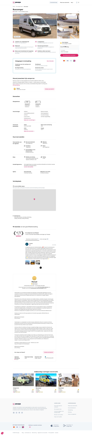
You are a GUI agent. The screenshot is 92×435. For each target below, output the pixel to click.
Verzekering (70, 410)
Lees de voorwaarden (28, 166)
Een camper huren (57, 409)
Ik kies (7, 429)
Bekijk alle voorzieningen (29, 120)
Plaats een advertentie (72, 405)
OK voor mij (18, 429)
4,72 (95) (15, 11)
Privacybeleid (51, 432)
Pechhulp (70, 412)
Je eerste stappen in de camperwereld (59, 412)
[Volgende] (32, 380)
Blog (23, 432)
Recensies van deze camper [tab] (32, 239)
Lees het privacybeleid (5, 426)
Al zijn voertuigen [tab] (44, 239)
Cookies (56, 432)
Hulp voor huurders (58, 416)
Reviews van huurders (58, 414)
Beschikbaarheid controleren (69, 55)
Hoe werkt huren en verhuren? (58, 406)
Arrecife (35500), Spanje (23, 11)
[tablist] (40, 239)
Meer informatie (50, 61)
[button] (2, 433)
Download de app (53, 2)
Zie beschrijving (16, 85)
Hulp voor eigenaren (72, 414)
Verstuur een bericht (49, 89)
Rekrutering (34, 432)
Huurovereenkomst (72, 407)
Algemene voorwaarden (42, 432)
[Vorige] (14, 380)
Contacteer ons (28, 432)
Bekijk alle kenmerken (29, 131)
